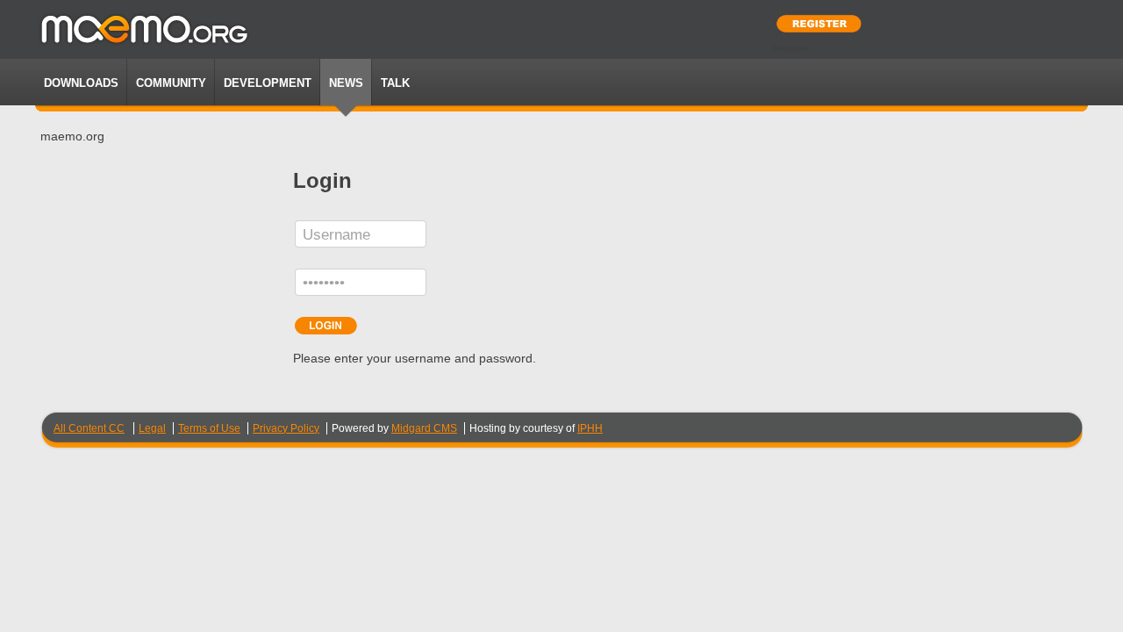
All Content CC (89, 428)
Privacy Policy (286, 428)
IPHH (590, 428)
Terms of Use (209, 428)
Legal (152, 428)
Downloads (81, 83)
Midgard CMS (424, 428)
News (346, 83)
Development (267, 83)
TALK (395, 83)
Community (171, 83)
